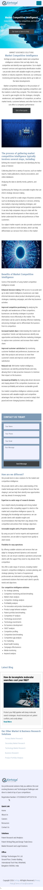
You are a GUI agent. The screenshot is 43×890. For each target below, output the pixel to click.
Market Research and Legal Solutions (15, 846)
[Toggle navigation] (38, 3)
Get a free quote (21, 110)
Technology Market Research (15, 748)
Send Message (21, 464)
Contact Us (5, 827)
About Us (5, 815)
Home (4, 811)
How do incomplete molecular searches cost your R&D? (19, 679)
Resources (5, 823)
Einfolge (17, 880)
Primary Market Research (14, 738)
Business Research (12, 753)
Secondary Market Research (15, 743)
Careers (4, 819)
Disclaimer (29, 884)
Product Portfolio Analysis (14, 758)
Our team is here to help (20, 32)
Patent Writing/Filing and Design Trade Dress (17, 842)
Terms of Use (20, 884)
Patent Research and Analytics (12, 838)
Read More (8, 722)
